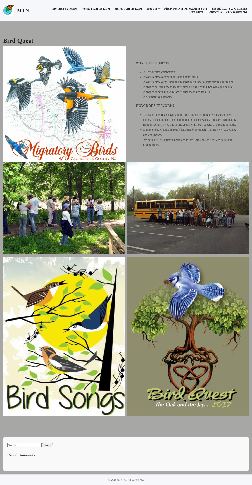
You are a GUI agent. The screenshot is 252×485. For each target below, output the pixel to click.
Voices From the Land (96, 8)
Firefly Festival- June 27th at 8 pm (185, 8)
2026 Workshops (236, 11)
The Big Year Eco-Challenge (229, 8)
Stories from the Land (128, 8)
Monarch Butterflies (65, 8)
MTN (23, 10)
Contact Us (215, 11)
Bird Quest (196, 11)
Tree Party (153, 8)
